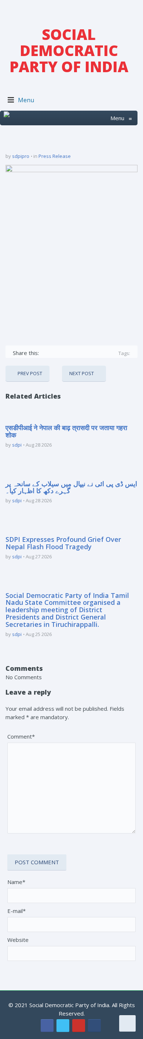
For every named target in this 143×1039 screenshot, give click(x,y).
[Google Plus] (67, 352)
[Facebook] (46, 352)
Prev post (30, 373)
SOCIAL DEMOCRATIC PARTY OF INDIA (69, 50)
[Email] (109, 352)
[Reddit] (99, 352)
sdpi (17, 444)
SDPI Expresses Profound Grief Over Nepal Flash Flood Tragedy (63, 543)
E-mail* (16, 910)
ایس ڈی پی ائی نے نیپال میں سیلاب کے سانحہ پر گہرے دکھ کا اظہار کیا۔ (71, 487)
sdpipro (20, 156)
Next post (81, 373)
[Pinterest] (77, 352)
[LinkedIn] (88, 352)
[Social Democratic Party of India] (6, 118)
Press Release (54, 156)
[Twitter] (56, 352)
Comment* (21, 736)
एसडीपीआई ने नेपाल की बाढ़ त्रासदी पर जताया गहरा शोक (66, 431)
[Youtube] (78, 1025)
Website (18, 939)
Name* (16, 881)
